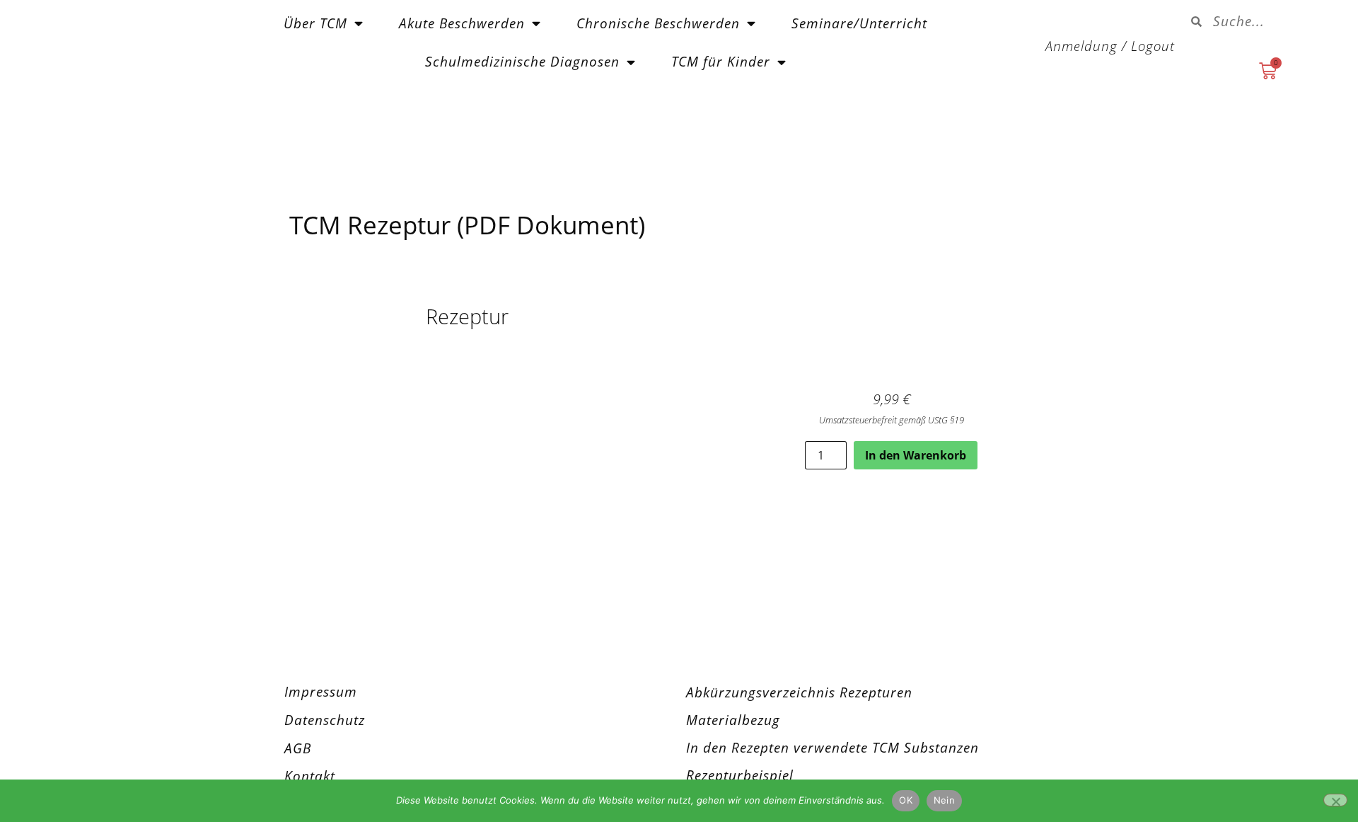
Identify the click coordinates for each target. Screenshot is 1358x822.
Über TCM (315, 23)
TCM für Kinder (720, 61)
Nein (944, 800)
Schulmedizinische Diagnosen (522, 61)
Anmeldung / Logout (1110, 45)
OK (905, 800)
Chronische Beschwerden (658, 23)
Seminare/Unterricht (859, 23)
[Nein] (1335, 800)
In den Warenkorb (915, 455)
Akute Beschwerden (462, 23)
